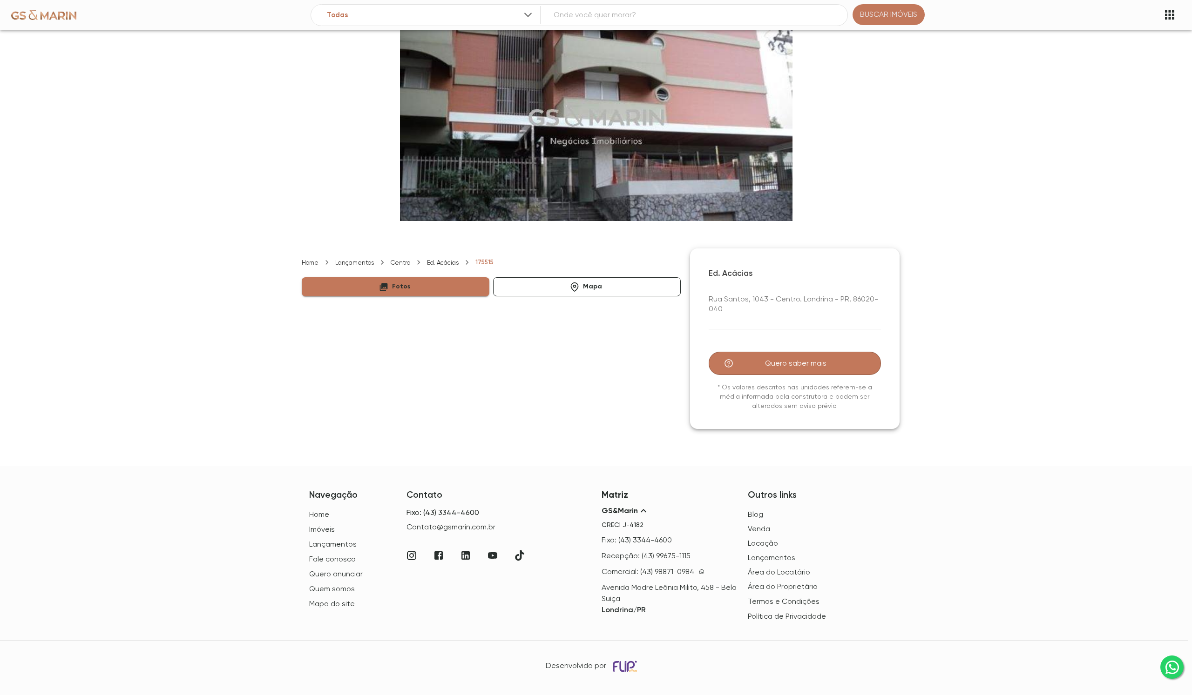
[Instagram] (411, 555)
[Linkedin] (465, 555)
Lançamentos (354, 262)
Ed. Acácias (443, 262)
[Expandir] (528, 14)
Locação (763, 543)
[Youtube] (492, 555)
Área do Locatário (779, 572)
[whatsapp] (1172, 667)
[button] (395, 286)
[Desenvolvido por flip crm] (626, 666)
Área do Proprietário (783, 586)
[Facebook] (438, 555)
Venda (759, 528)
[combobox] (430, 15)
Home (310, 262)
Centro (400, 262)
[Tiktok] (519, 555)
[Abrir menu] (1170, 15)
